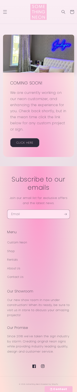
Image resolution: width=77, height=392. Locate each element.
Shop (11, 251)
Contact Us (15, 277)
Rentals (12, 260)
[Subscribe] (65, 214)
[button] (5, 12)
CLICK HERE (24, 143)
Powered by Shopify (49, 384)
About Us (13, 268)
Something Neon (33, 384)
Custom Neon (17, 242)
